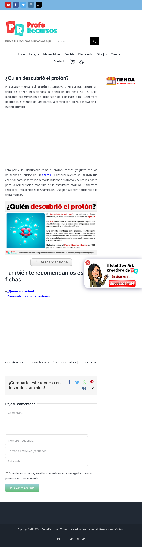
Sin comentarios (87, 362)
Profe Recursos (17, 362)
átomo (46, 175)
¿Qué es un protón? (20, 291)
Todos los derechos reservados (77, 529)
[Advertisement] (51, 137)
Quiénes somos (104, 529)
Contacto (120, 529)
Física (54, 362)
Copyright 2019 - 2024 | (30, 529)
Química (72, 362)
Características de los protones (28, 296)
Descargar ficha (53, 262)
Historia (63, 362)
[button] (81, 61)
